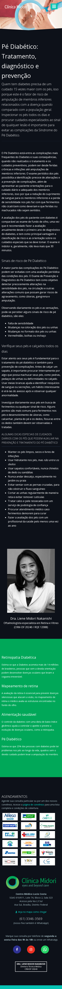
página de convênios (33, 804)
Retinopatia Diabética (19, 657)
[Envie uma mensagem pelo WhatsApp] (45, 950)
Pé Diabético (11, 739)
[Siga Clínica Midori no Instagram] (31, 950)
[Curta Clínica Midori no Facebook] (17, 950)
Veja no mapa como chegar (32, 911)
